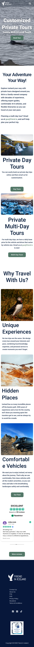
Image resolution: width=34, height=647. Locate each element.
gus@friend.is (11, 119)
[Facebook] (12, 611)
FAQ (10, 596)
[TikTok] (21, 611)
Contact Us (13, 589)
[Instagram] (17, 611)
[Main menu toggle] (30, 3)
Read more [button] (21, 538)
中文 (10, 594)
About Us (12, 592)
